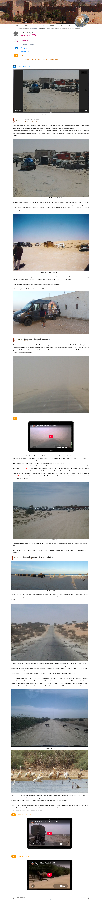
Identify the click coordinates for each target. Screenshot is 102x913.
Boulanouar (24, 44)
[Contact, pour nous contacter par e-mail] (61, 26)
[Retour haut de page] (39, 119)
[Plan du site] (69, 25)
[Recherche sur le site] (34, 26)
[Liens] (43, 26)
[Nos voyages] (26, 26)
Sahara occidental (34, 28)
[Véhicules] (52, 25)
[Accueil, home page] (17, 26)
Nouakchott (31, 44)
